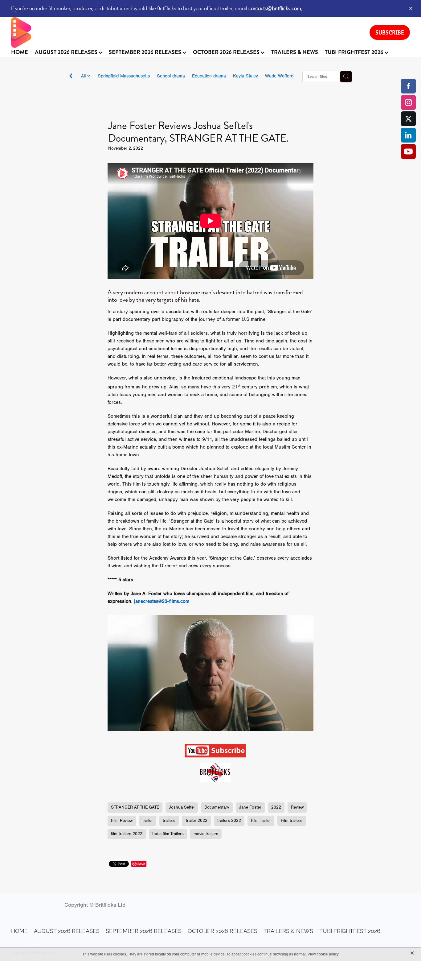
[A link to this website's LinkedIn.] (408, 135)
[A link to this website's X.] (408, 118)
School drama (171, 76)
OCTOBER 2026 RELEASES (227, 52)
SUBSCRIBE (389, 32)
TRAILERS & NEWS (294, 52)
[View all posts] (70, 77)
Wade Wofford (279, 76)
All (84, 76)
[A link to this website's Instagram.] (408, 102)
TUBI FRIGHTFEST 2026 (355, 52)
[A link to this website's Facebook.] (408, 86)
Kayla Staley (245, 76)
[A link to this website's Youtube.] (408, 151)
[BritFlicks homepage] (184, 32)
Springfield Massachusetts (124, 76)
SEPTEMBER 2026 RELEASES (145, 52)
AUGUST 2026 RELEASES (67, 52)
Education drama (209, 76)
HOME (19, 52)
